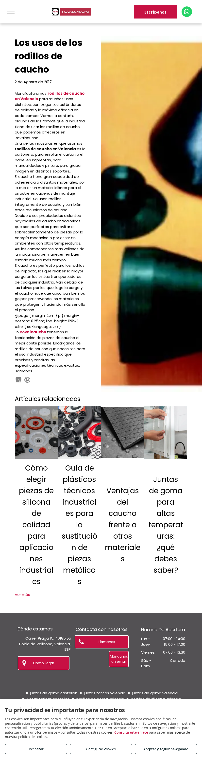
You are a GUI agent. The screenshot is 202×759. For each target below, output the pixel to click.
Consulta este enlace (131, 732)
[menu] (10, 11)
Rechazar (36, 749)
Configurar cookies (101, 749)
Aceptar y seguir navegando (165, 749)
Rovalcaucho (33, 332)
